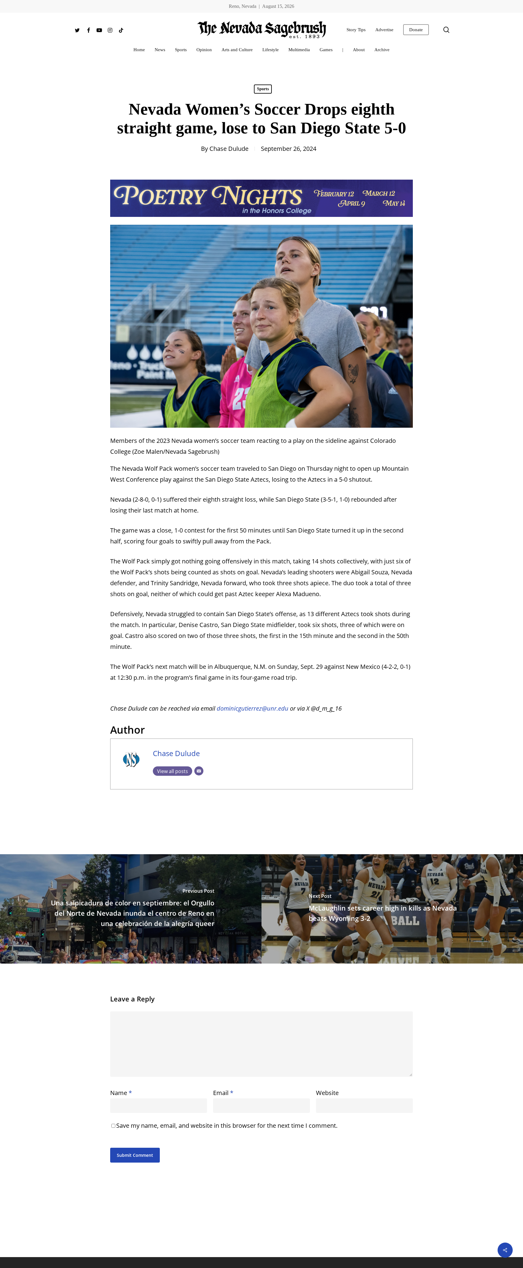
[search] (446, 30)
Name (121, 1093)
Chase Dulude (228, 148)
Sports (263, 89)
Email (223, 1093)
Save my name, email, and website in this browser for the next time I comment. (226, 1125)
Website (327, 1093)
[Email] (198, 770)
